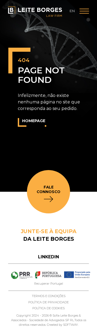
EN (72, 11)
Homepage (33, 120)
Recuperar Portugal (48, 283)
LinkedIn (48, 256)
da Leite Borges (49, 235)
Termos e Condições (48, 296)
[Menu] (84, 12)
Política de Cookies (48, 308)
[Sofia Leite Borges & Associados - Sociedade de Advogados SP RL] (35, 11)
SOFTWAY (70, 325)
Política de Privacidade (48, 302)
